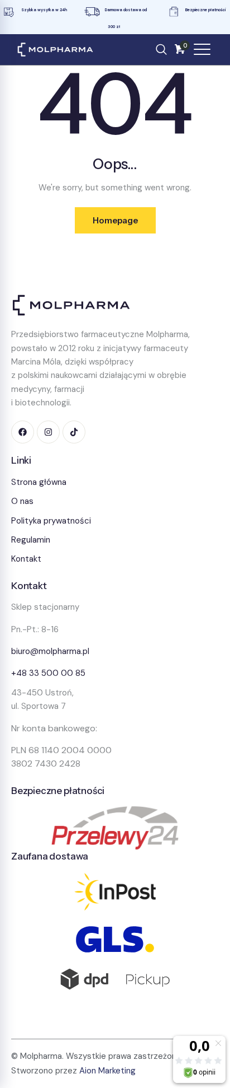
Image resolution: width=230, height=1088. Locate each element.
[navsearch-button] (161, 49)
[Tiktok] (74, 432)
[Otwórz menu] (202, 49)
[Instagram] (48, 432)
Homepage (115, 220)
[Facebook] (22, 432)
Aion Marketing (107, 1070)
